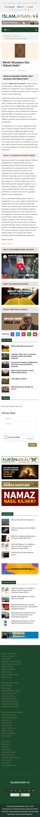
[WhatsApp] (22, 10)
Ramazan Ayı (6, 720)
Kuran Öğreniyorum (9, 765)
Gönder (32, 445)
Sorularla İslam (16, 36)
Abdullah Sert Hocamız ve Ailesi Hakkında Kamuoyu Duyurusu (23, 622)
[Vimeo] (28, 791)
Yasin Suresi (6, 742)
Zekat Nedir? (6, 723)
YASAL (25, 3)
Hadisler (5, 747)
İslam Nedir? (6, 659)
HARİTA (19, 3)
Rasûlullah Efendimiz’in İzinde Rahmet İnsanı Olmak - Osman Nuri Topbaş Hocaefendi (24, 607)
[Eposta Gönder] (35, 334)
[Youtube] (19, 10)
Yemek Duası (7, 725)
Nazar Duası (6, 688)
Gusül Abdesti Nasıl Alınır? (12, 664)
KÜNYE (4, 3)
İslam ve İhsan (7, 244)
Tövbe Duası (6, 677)
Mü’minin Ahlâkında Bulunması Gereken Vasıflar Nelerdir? (23, 537)
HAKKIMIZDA (12, 3)
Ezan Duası (6, 763)
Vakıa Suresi (6, 749)
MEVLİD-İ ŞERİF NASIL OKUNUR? (15, 309)
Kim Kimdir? (6, 736)
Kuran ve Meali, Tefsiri (10, 675)
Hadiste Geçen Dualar (10, 707)
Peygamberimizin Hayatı (11, 691)
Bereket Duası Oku (9, 699)
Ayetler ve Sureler (8, 669)
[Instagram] (16, 10)
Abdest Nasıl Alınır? (9, 693)
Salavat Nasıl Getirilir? (10, 701)
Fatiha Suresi (6, 760)
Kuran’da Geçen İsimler (10, 683)
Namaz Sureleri (7, 667)
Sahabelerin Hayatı (9, 752)
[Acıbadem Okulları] (20, 636)
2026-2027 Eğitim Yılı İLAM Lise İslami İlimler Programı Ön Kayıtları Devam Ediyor (23, 546)
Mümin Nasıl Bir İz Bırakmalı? (22, 520)
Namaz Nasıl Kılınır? (9, 653)
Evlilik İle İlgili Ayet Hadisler (12, 712)
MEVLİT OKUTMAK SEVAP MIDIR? (15, 284)
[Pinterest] (25, 10)
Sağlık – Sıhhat (7, 731)
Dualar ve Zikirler (8, 656)
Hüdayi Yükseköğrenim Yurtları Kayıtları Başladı (23, 597)
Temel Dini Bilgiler (8, 733)
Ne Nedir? (5, 744)
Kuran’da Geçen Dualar (10, 704)
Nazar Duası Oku (8, 755)
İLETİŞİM (34, 3)
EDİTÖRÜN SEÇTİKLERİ (9, 582)
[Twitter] (13, 10)
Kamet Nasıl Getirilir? (10, 717)
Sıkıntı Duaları (7, 685)
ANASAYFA (7, 36)
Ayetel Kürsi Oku (8, 696)
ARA (29, 3)
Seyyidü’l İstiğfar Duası (10, 757)
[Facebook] (9, 10)
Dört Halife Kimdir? (9, 715)
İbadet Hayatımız (8, 728)
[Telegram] (28, 10)
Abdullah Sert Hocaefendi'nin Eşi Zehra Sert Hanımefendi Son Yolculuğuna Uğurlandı (23, 615)
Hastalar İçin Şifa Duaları (11, 661)
